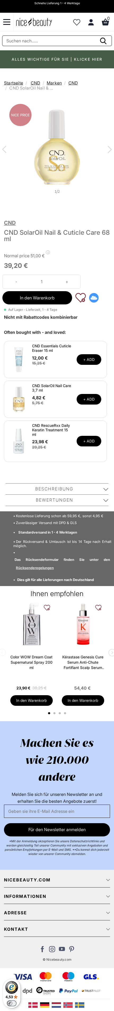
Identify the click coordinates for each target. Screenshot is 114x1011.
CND (35, 83)
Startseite (13, 83)
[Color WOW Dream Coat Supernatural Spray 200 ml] (31, 624)
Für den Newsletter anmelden (57, 829)
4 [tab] (66, 713)
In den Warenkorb (37, 297)
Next (108, 150)
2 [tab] (55, 713)
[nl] (57, 1004)
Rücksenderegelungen (35, 568)
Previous (5, 150)
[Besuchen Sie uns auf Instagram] (52, 950)
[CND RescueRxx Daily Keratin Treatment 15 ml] (18, 441)
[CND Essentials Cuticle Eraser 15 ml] (18, 359)
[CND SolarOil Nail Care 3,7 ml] (18, 398)
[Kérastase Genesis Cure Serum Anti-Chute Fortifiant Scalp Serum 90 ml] (83, 624)
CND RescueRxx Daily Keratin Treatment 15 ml (51, 430)
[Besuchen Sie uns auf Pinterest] (71, 950)
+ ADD (89, 359)
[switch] (11, 1003)
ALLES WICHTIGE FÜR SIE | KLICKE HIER (57, 59)
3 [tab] (60, 713)
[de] (46, 1004)
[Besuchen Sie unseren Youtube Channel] (62, 950)
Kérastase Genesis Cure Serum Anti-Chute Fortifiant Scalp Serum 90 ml (82, 662)
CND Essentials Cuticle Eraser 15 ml (51, 348)
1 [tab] (49, 713)
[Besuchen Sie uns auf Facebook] (42, 950)
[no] (69, 1004)
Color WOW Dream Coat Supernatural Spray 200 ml (31, 662)
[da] (34, 1004)
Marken (54, 83)
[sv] (80, 1004)
